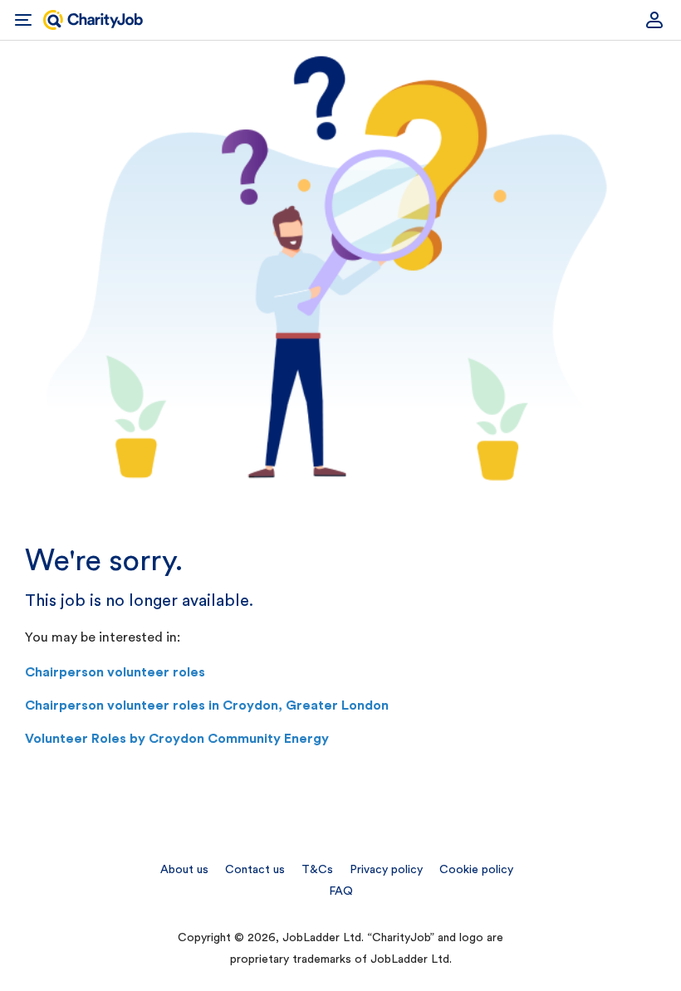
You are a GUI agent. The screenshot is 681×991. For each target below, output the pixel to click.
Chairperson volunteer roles (115, 672)
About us (184, 870)
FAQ (341, 891)
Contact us (255, 870)
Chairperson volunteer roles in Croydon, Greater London (207, 705)
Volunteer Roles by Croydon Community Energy (177, 738)
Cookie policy (476, 870)
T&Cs (317, 870)
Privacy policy (386, 870)
